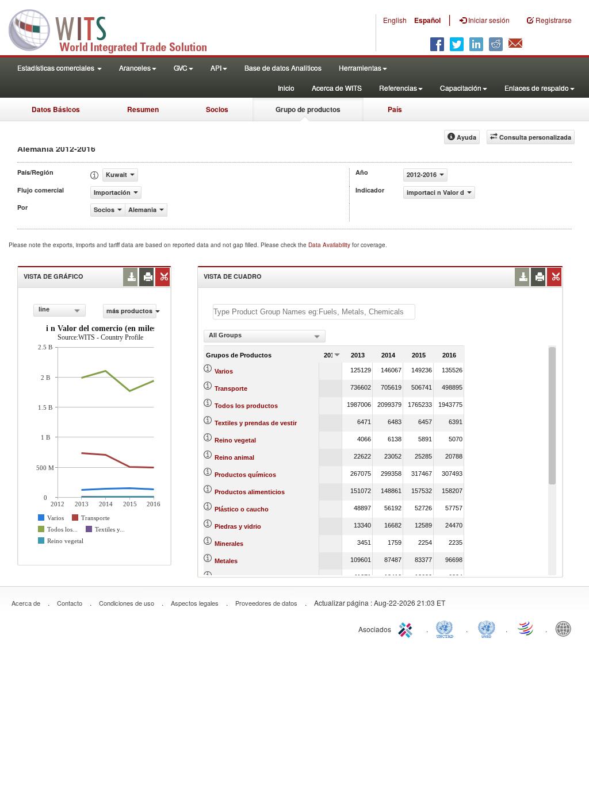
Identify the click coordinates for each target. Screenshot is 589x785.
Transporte (231, 388)
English (395, 20)
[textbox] (314, 312)
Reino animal (234, 457)
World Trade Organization (526, 628)
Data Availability (330, 245)
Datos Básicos (56, 109)
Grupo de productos (308, 109)
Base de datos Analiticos (283, 67)
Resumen (143, 109)
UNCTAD (446, 628)
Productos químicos (245, 474)
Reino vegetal (235, 440)
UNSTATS (486, 628)
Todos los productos (246, 405)
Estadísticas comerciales (56, 67)
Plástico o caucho (242, 509)
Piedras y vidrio (238, 526)
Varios (224, 371)
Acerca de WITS (337, 88)
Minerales (229, 543)
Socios (217, 109)
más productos (129, 310)
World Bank (565, 628)
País (395, 109)
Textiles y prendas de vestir (256, 423)
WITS (115, 28)
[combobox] (59, 310)
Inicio (286, 88)
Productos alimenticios (250, 491)
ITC (407, 628)
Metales (226, 560)
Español (427, 20)
